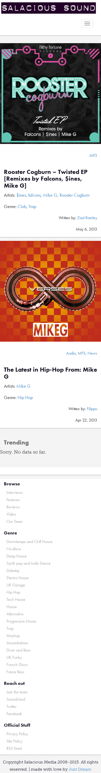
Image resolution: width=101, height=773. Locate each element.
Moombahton (17, 643)
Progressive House (21, 621)
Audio (71, 353)
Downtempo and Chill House (29, 541)
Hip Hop (25, 397)
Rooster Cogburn (74, 195)
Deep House (16, 556)
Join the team (16, 692)
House (11, 606)
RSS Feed (13, 748)
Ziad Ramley (87, 217)
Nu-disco (13, 549)
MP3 (93, 155)
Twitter (11, 706)
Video (11, 514)
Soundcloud (15, 699)
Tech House (15, 599)
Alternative (15, 614)
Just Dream (80, 769)
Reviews (13, 507)
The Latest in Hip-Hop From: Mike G (50, 372)
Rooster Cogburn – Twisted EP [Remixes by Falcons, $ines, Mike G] (46, 178)
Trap (32, 206)
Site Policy (14, 741)
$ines (21, 195)
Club (22, 206)
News (92, 353)
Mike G (50, 195)
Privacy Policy (17, 734)
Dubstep (12, 570)
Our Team (14, 521)
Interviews (14, 492)
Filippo (92, 408)
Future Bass (15, 672)
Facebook (14, 713)
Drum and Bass (18, 650)
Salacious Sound (48, 8)
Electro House (17, 577)
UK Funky (14, 657)
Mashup (13, 635)
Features (13, 499)
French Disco (16, 664)
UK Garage (15, 585)
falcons (34, 195)
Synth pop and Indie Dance (28, 563)
